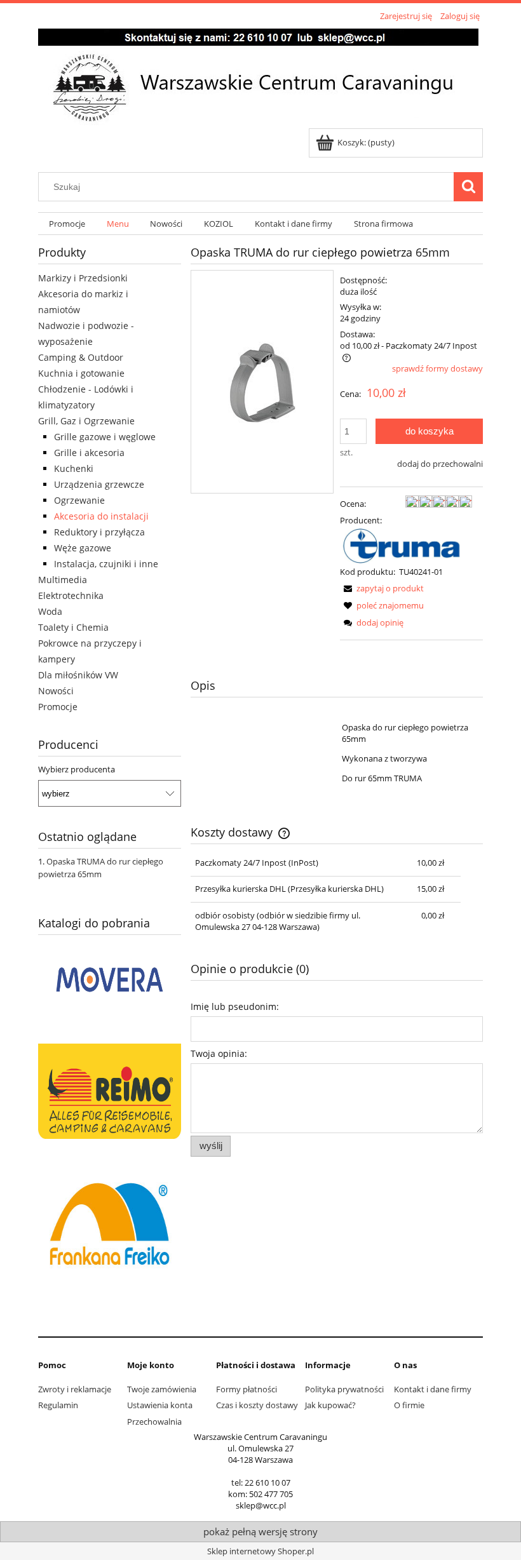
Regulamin (58, 1405)
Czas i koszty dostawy (257, 1405)
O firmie (409, 1405)
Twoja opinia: (219, 1053)
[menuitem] (67, 224)
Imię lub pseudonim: (235, 1006)
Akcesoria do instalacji (101, 516)
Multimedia (62, 580)
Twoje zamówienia (161, 1389)
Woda (50, 611)
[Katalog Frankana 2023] (109, 1222)
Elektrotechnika (71, 595)
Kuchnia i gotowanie (81, 373)
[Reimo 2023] (109, 1090)
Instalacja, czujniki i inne (106, 564)
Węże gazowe (82, 548)
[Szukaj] (468, 186)
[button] (382, 588)
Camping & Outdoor (80, 357)
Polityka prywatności (344, 1389)
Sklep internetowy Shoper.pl (260, 1551)
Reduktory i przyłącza (99, 532)
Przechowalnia (154, 1421)
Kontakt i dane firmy (432, 1389)
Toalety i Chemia (73, 627)
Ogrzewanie (79, 500)
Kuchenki (73, 468)
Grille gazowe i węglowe (105, 437)
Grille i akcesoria (89, 453)
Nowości (56, 691)
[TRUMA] (406, 545)
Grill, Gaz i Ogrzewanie (86, 421)
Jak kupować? (330, 1405)
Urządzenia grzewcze (99, 484)
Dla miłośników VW (78, 675)
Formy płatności (246, 1389)
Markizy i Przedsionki (83, 278)
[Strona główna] (258, 76)
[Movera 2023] (109, 978)
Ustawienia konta (160, 1405)
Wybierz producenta (76, 769)
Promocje (58, 707)
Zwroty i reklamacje (74, 1389)
